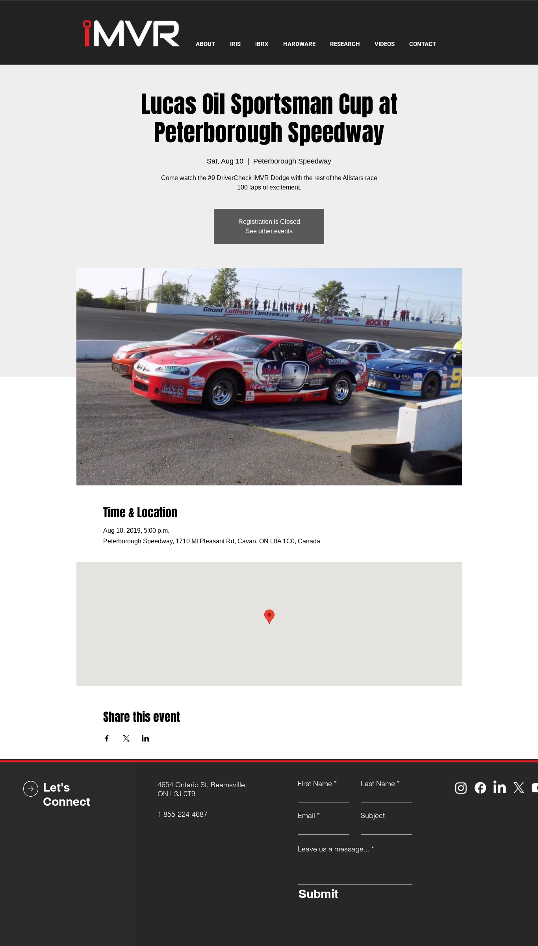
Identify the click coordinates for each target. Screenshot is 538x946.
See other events (269, 231)
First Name (315, 783)
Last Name (378, 783)
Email (306, 815)
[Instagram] (461, 787)
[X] (519, 787)
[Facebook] (480, 787)
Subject (373, 815)
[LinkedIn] (499, 787)
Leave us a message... (333, 849)
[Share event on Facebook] (107, 738)
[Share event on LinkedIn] (145, 738)
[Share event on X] (126, 738)
